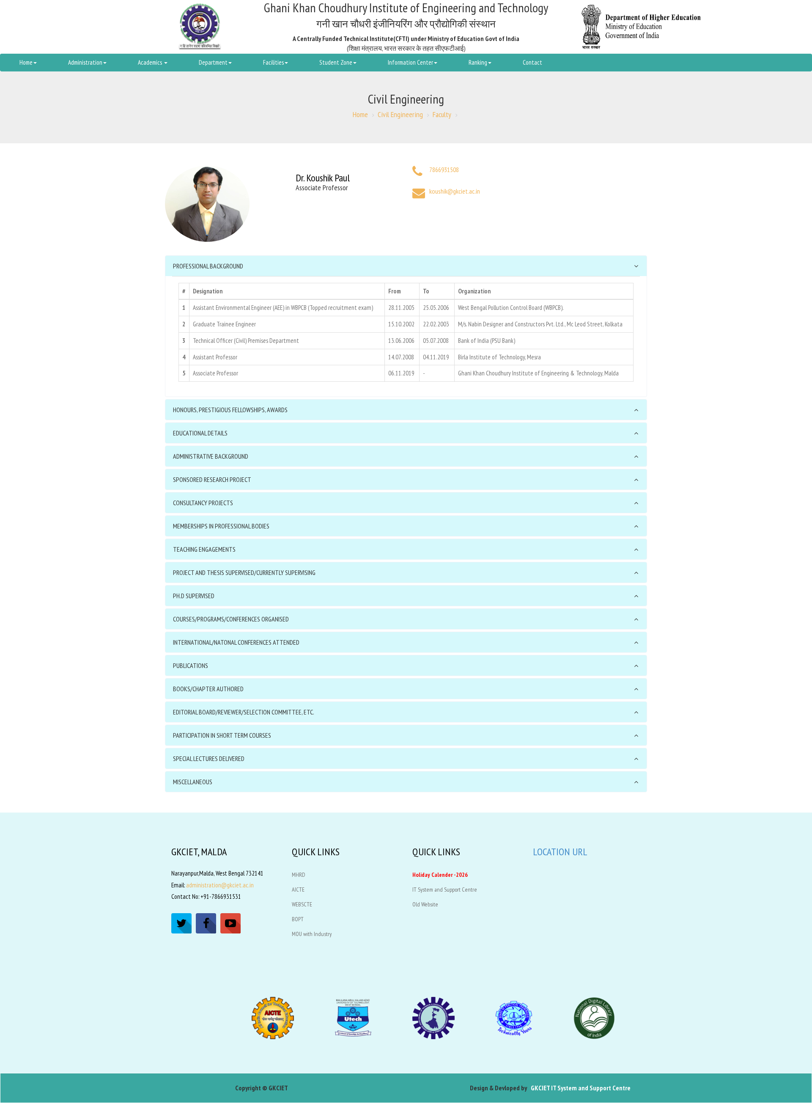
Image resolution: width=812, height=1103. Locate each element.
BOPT (298, 919)
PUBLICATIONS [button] (190, 665)
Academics (150, 62)
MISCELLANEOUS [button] (192, 781)
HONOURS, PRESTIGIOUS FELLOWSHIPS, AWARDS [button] (230, 409)
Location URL (560, 851)
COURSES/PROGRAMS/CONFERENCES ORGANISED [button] (231, 619)
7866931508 (444, 169)
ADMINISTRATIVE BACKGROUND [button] (210, 456)
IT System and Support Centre (444, 889)
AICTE (298, 889)
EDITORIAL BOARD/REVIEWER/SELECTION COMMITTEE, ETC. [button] (243, 712)
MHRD (298, 875)
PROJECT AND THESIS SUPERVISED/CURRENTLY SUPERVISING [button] (244, 572)
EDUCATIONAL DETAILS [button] (200, 433)
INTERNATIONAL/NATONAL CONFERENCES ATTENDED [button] (236, 642)
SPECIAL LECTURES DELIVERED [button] (208, 758)
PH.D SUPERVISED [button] (193, 595)
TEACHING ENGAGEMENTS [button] (204, 549)
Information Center (410, 62)
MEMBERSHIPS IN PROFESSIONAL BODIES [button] (221, 526)
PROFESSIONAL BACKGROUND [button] (208, 266)
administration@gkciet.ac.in (220, 885)
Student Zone (335, 62)
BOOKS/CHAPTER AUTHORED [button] (208, 688)
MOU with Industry (312, 934)
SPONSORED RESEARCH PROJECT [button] (212, 479)
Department (213, 62)
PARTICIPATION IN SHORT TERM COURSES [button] (222, 735)
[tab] (406, 266)
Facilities (273, 62)
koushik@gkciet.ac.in (454, 191)
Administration (85, 62)
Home (26, 62)
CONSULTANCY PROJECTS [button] (203, 502)
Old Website (425, 904)
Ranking (478, 62)
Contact (532, 62)
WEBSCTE (302, 904)
